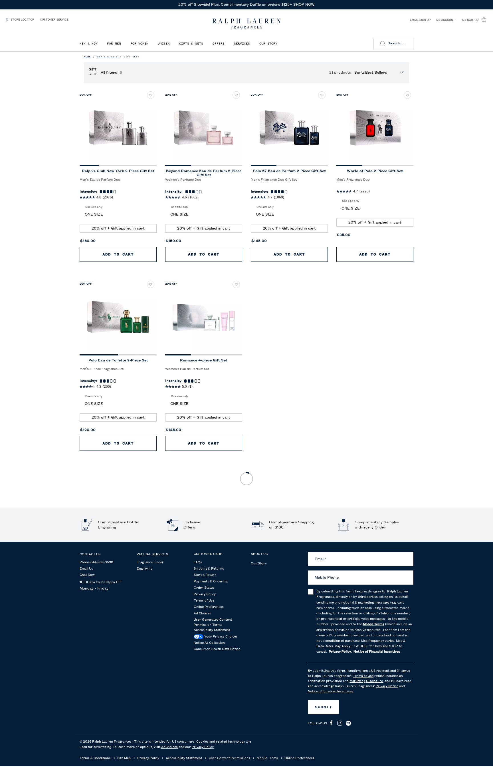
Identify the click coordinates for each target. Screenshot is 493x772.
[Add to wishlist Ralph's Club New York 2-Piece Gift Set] (150, 95)
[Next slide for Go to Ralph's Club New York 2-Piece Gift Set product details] (150, 127)
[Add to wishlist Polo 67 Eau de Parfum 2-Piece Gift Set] (322, 95)
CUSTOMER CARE (208, 554)
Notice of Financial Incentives (330, 691)
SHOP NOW (304, 5)
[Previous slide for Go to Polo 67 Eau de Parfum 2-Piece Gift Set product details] (257, 127)
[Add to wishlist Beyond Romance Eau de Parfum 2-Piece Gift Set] (236, 95)
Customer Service (54, 19)
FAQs (198, 562)
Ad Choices (202, 613)
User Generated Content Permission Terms (213, 622)
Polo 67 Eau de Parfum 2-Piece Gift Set (289, 171)
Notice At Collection (209, 643)
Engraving (144, 568)
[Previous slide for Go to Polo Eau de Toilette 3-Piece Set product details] (86, 317)
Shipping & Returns (209, 568)
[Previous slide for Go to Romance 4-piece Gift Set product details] (171, 317)
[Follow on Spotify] (348, 723)
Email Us (86, 568)
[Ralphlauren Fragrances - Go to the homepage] (246, 23)
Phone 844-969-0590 (96, 562)
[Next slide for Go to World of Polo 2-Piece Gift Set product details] (407, 127)
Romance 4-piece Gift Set (203, 360)
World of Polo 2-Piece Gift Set (375, 171)
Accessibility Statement (212, 630)
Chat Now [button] (87, 575)
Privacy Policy (205, 594)
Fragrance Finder (150, 562)
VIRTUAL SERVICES (152, 554)
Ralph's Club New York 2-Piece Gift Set (118, 171)
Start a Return (205, 575)
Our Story (259, 563)
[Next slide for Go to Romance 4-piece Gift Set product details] (235, 317)
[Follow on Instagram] (340, 723)
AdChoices (169, 747)
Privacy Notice (387, 686)
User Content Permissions (229, 758)
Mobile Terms (267, 758)
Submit (323, 707)
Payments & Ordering (210, 581)
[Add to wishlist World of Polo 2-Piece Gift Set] (407, 95)
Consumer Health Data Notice (217, 649)
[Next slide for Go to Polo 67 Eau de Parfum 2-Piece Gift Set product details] (321, 127)
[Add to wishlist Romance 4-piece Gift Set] (236, 284)
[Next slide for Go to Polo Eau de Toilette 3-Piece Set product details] (150, 317)
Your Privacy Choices (220, 636)
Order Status (204, 588)
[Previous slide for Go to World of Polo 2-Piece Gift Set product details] (343, 127)
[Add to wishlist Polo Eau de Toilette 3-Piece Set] (150, 284)
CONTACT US (90, 554)
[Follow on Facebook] (331, 723)
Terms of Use (204, 600)
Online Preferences (209, 607)
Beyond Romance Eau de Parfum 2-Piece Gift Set (203, 173)
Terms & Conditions (95, 758)
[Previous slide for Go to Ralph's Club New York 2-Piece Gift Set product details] (86, 127)
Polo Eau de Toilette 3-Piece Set (118, 360)
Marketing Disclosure (366, 681)
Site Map (124, 758)
